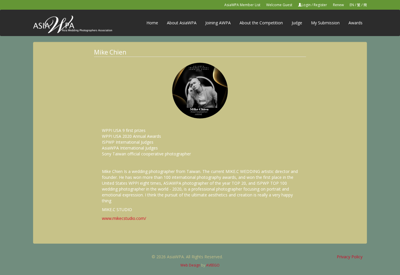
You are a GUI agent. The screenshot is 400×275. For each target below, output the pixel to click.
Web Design (190, 265)
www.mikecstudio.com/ (124, 218)
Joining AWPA (218, 23)
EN (352, 4)
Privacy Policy (350, 256)
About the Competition (261, 23)
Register (320, 4)
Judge (297, 23)
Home (152, 23)
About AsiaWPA (181, 23)
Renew (338, 4)
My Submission (325, 23)
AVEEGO (213, 265)
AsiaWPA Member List (242, 4)
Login (306, 4)
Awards (355, 23)
